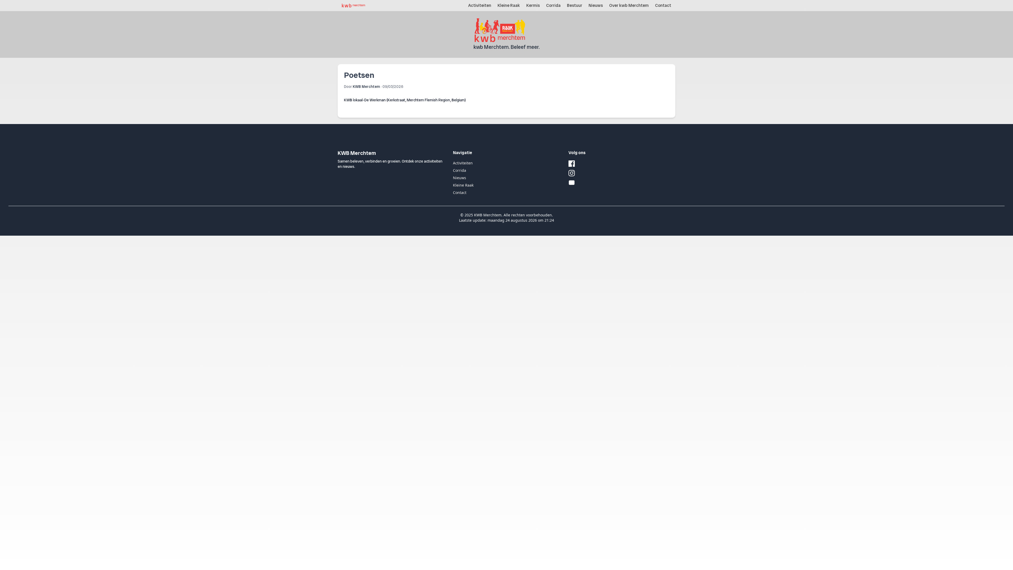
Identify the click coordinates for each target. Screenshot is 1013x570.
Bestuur (574, 5)
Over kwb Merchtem (629, 5)
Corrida (553, 5)
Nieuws (596, 5)
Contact (663, 5)
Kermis (533, 5)
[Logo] (353, 5)
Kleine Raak (509, 5)
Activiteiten (479, 5)
